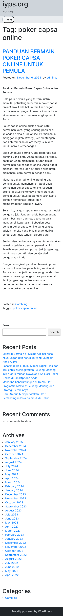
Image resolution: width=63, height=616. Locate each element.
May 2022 (11, 571)
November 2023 (15, 498)
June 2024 (12, 470)
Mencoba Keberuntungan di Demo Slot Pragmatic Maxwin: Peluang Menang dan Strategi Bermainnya (28, 386)
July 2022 (11, 562)
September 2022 (16, 554)
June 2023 (12, 518)
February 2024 (14, 486)
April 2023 (12, 526)
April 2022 (12, 575)
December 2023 (15, 494)
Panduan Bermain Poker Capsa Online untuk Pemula (29, 61)
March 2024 (13, 482)
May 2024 (11, 474)
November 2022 (15, 546)
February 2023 (14, 534)
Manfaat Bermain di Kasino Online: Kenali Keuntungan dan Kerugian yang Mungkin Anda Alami (28, 357)
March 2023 (13, 530)
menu (8, 19)
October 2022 (14, 550)
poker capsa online (25, 308)
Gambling (21, 304)
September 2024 (16, 458)
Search (7, 325)
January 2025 (14, 442)
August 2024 (13, 462)
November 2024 (15, 450)
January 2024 (14, 490)
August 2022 (13, 558)
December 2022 (15, 542)
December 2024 (15, 446)
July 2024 (11, 466)
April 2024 (12, 478)
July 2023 (11, 514)
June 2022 (12, 567)
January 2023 (14, 538)
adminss (52, 77)
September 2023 (16, 506)
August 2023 (13, 510)
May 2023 (11, 522)
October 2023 (14, 502)
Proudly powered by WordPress (31, 611)
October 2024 (14, 454)
